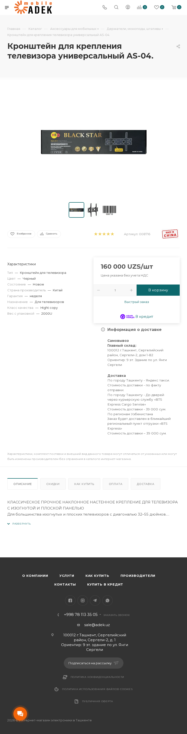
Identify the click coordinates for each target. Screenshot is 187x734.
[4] (108, 234)
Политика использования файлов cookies (97, 689)
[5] (112, 234)
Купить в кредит (105, 584)
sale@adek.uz (97, 624)
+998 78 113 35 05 (81, 615)
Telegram (95, 600)
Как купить (84, 484)
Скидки (53, 484)
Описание (22, 484)
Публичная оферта (97, 701)
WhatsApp (107, 600)
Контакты (65, 584)
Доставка (145, 484)
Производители (138, 576)
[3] (104, 234)
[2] (100, 234)
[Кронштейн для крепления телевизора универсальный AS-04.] (93, 141)
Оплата (115, 484)
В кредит (143, 316)
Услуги (66, 576)
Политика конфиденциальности (97, 677)
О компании (35, 576)
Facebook (70, 600)
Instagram (82, 600)
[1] (96, 234)
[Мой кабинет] (128, 7)
